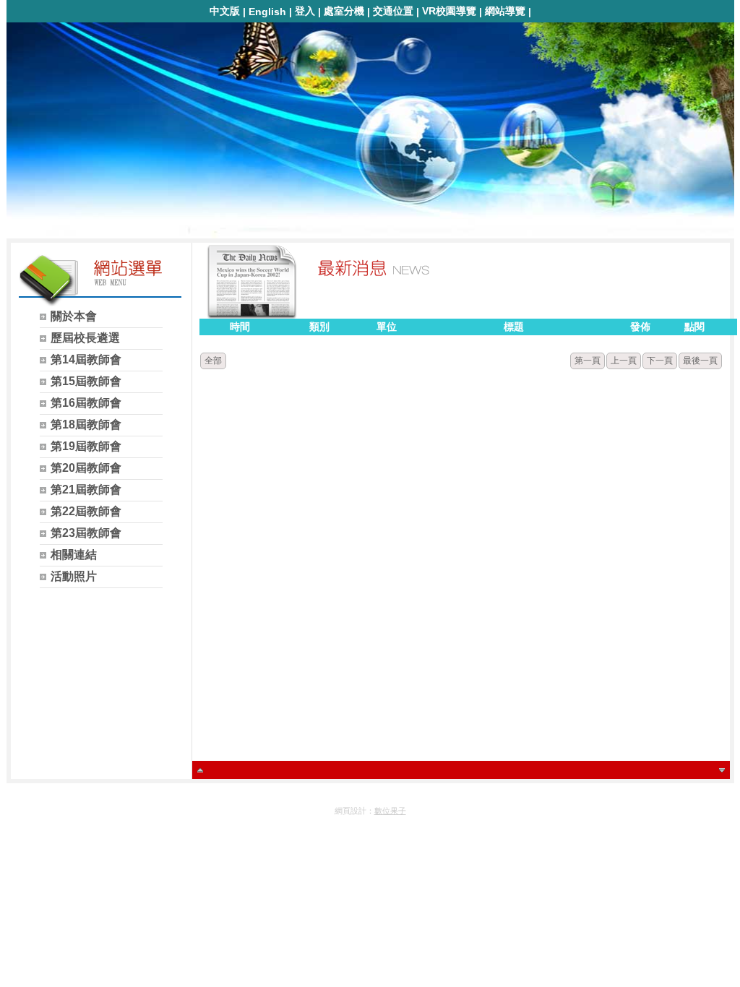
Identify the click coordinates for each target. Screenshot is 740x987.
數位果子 (390, 810)
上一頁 (624, 360)
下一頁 (660, 360)
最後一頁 (700, 360)
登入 (305, 11)
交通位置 (393, 11)
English (267, 11)
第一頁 (588, 360)
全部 (213, 360)
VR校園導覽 (449, 11)
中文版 (225, 11)
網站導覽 (505, 11)
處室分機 (344, 11)
